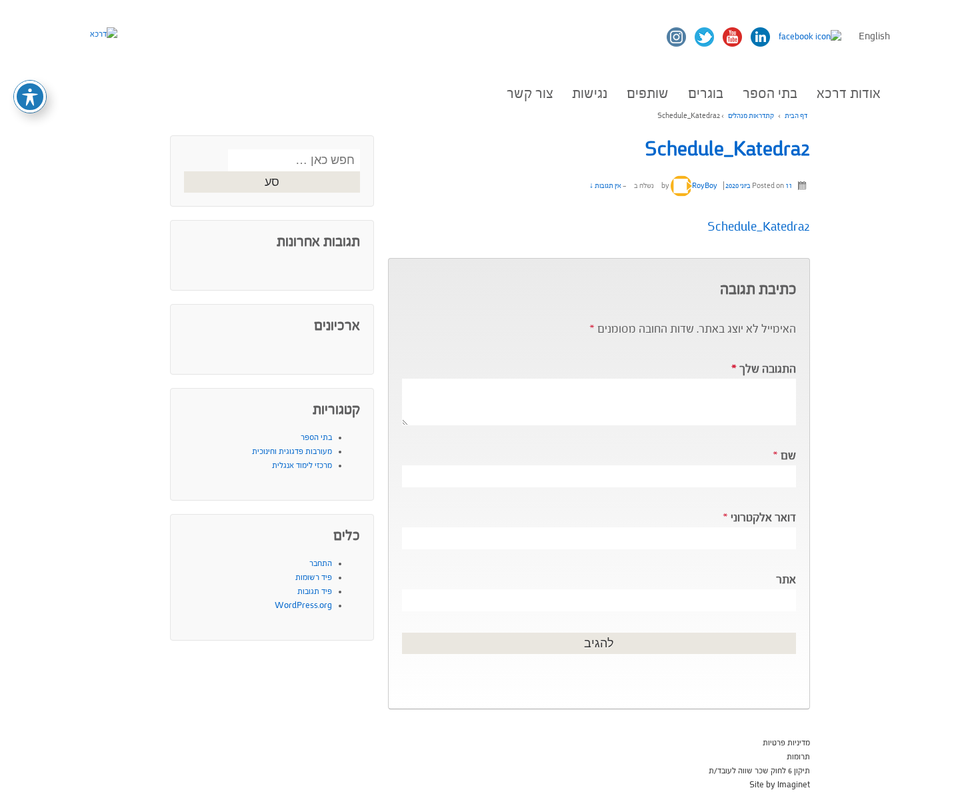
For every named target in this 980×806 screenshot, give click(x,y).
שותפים (648, 93)
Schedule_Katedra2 (727, 149)
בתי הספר (770, 93)
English (874, 36)
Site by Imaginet (779, 784)
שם (788, 456)
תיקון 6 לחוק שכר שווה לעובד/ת (759, 770)
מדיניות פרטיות (786, 742)
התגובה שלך (763, 369)
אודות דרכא (849, 93)
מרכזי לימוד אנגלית (302, 465)
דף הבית (796, 115)
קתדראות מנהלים (751, 115)
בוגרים (705, 93)
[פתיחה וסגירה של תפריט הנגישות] (30, 97)
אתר (786, 580)
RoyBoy (704, 185)
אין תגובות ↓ (605, 185)
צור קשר (530, 93)
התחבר (320, 563)
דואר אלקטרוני (763, 518)
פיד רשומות (313, 577)
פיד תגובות (314, 591)
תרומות (798, 756)
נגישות (589, 93)
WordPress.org (303, 605)
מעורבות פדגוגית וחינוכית (292, 451)
